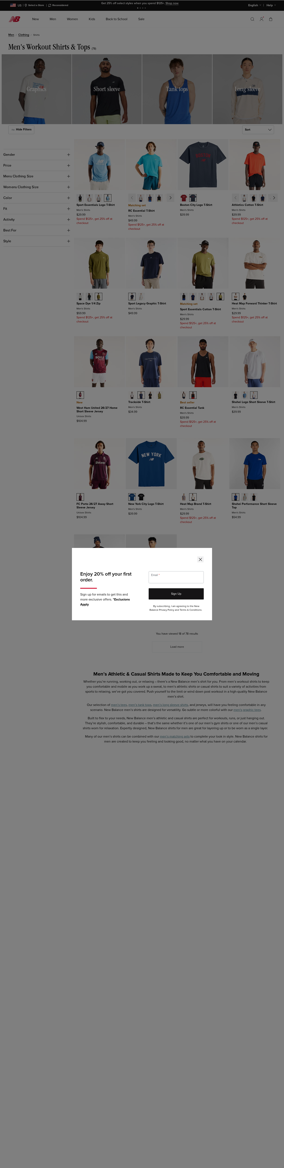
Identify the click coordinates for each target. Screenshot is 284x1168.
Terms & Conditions (191, 610)
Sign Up (176, 594)
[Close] (200, 559)
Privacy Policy (166, 610)
